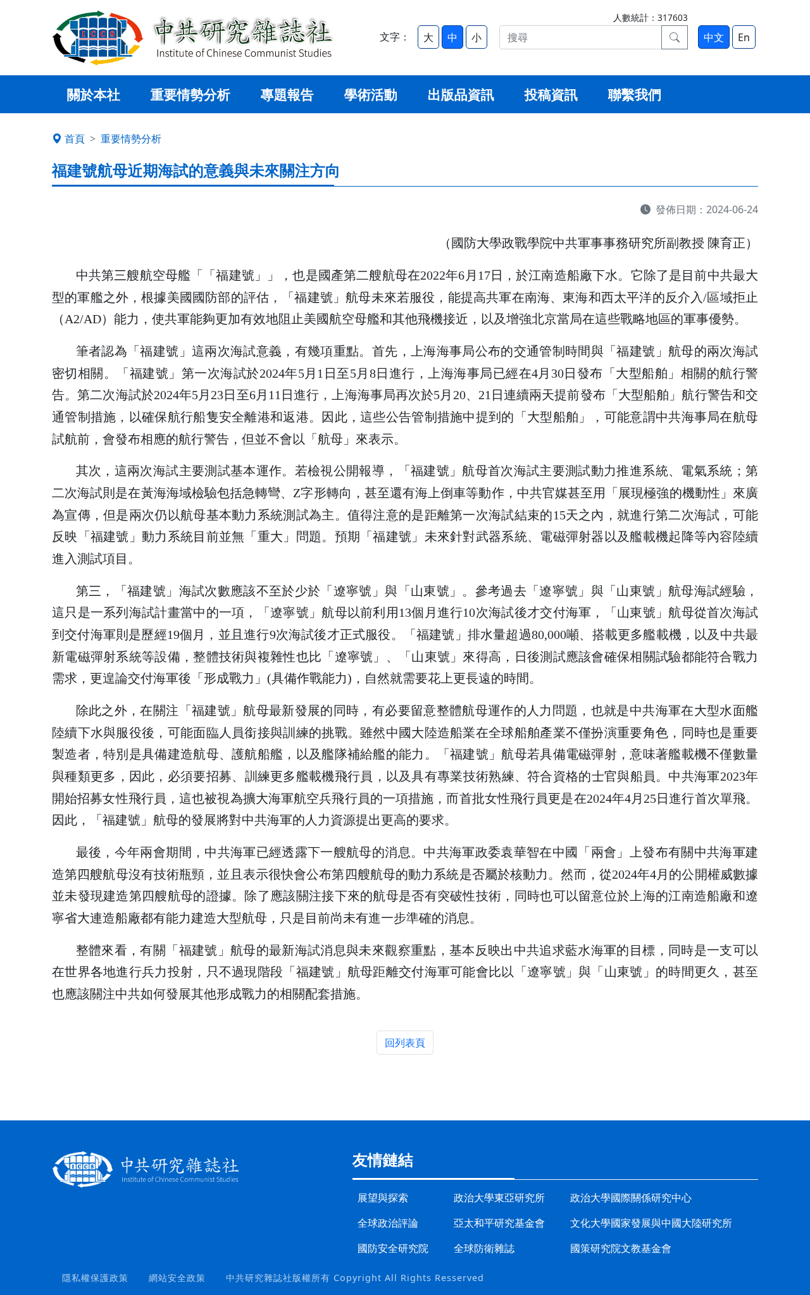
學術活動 (370, 94)
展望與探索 (383, 1198)
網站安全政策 (177, 1278)
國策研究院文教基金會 (620, 1248)
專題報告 (287, 94)
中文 (714, 37)
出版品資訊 (461, 94)
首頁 (75, 139)
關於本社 (93, 94)
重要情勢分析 (190, 94)
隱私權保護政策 (95, 1278)
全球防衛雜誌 (484, 1248)
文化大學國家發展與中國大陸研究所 (651, 1223)
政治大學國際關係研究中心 (631, 1198)
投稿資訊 (551, 94)
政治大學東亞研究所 (499, 1198)
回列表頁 (405, 1043)
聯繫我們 (634, 94)
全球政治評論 (388, 1223)
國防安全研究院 (393, 1248)
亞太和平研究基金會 (499, 1223)
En (744, 37)
